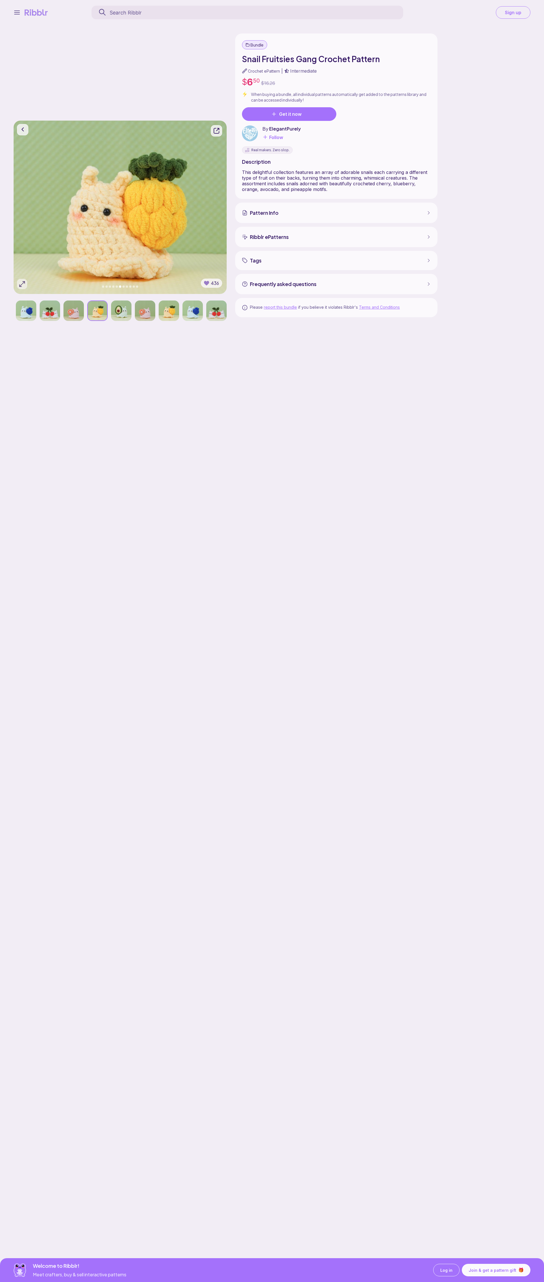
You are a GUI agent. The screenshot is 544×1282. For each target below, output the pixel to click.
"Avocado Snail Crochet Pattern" (49, 285)
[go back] (22, 129)
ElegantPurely (285, 129)
